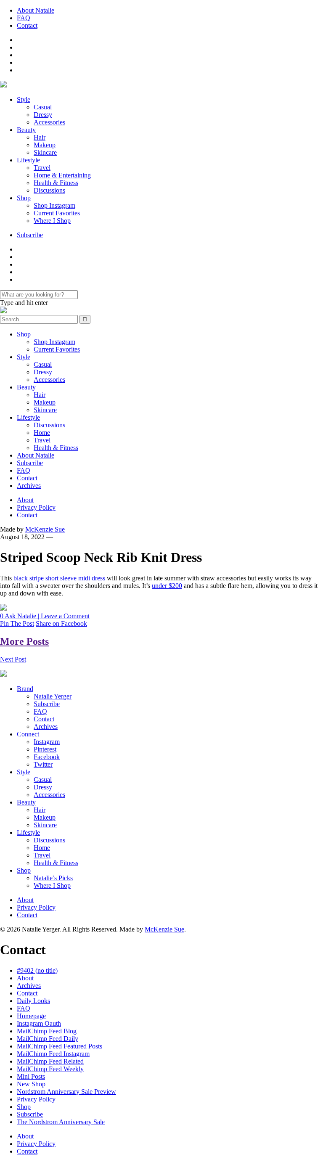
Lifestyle (28, 160)
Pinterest (45, 749)
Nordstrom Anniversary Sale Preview (66, 1091)
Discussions (49, 190)
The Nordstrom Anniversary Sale (61, 1121)
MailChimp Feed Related (50, 1061)
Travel (42, 167)
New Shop (31, 1084)
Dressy (43, 114)
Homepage (31, 1015)
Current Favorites (57, 213)
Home (42, 432)
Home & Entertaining (62, 175)
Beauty (26, 129)
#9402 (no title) (37, 970)
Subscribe (30, 234)
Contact (27, 25)
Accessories (49, 122)
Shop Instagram (54, 205)
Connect (28, 734)
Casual (43, 107)
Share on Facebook (61, 623)
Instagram (47, 741)
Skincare (45, 152)
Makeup (45, 144)
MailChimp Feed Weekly (50, 1068)
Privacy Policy (36, 507)
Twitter (43, 764)
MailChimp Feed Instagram (53, 1053)
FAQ (23, 17)
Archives (29, 485)
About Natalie (35, 10)
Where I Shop (52, 220)
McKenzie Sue (45, 529)
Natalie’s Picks (53, 877)
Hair (39, 137)
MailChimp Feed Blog (47, 1031)
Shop (24, 197)
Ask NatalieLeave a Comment (45, 615)
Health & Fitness (56, 182)
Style (23, 99)
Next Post (13, 659)
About (25, 499)
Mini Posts (31, 1076)
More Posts (24, 641)
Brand (25, 688)
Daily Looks (33, 1000)
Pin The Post (17, 623)
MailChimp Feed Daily (47, 1038)
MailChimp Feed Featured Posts (59, 1046)
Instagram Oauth (39, 1023)
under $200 (167, 585)
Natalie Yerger (52, 696)
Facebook (47, 756)
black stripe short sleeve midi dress (59, 578)
